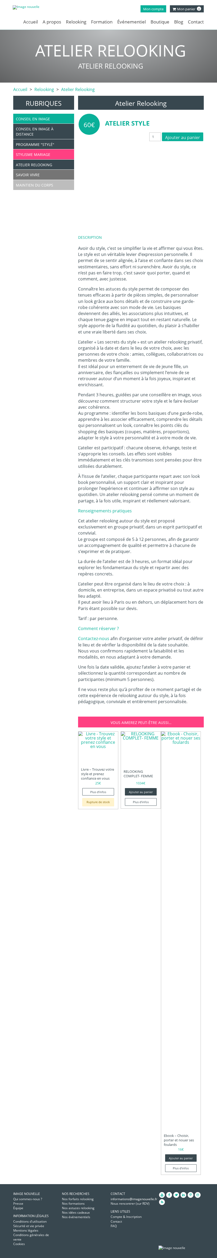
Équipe (18, 1208)
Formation (101, 22)
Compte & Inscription (126, 1216)
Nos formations (73, 1203)
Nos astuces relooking (78, 1208)
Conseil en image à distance (34, 131)
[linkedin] (183, 1195)
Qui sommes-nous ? (27, 1199)
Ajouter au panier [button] (141, 792)
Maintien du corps (34, 185)
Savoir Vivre (28, 174)
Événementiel (131, 22)
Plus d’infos (98, 792)
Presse (18, 1203)
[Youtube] (162, 1195)
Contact (196, 22)
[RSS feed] (162, 1202)
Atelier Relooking (78, 89)
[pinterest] (190, 1195)
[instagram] (198, 1195)
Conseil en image (33, 118)
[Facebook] (169, 1195)
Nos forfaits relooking (78, 1199)
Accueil (30, 22)
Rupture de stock (98, 802)
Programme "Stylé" (35, 144)
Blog (178, 22)
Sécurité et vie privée (28, 1226)
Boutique (160, 22)
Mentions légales (25, 1230)
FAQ (114, 1226)
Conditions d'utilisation (30, 1221)
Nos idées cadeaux (76, 1212)
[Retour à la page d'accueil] (35, 7)
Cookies (19, 1244)
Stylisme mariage (33, 154)
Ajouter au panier (182, 137)
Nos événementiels (76, 1217)
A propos (52, 22)
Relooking (76, 22)
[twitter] (176, 1195)
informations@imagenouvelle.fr (134, 1199)
